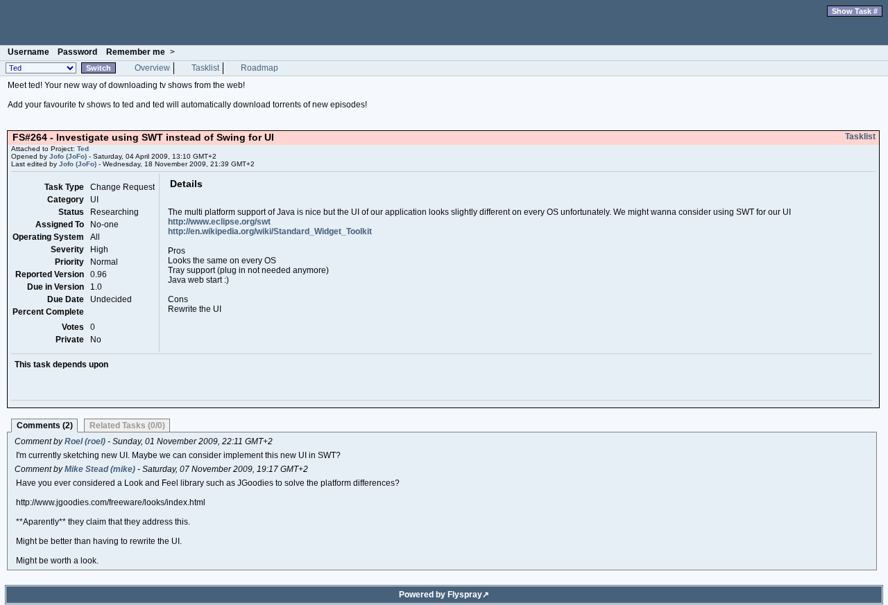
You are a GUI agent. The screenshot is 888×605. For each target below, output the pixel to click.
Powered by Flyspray (440, 594)
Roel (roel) (85, 441)
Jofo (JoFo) (68, 156)
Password (77, 52)
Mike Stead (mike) (100, 469)
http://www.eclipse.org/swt (219, 222)
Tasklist (205, 68)
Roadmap (259, 68)
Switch (98, 68)
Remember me (135, 52)
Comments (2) (45, 425)
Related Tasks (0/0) (127, 425)
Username (28, 52)
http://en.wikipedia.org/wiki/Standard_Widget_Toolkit (270, 231)
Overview (152, 68)
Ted (444, 22)
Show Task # (855, 11)
